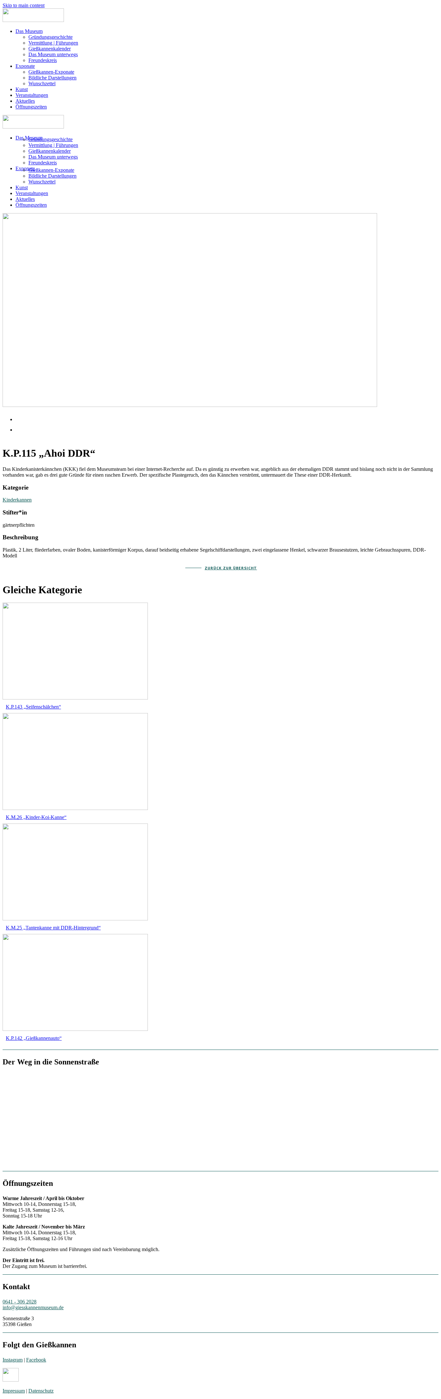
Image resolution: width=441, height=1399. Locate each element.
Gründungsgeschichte (50, 37)
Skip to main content (24, 5)
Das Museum (29, 31)
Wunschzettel (42, 83)
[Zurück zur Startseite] (33, 20)
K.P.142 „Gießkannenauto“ (34, 1038)
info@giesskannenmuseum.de (33, 1307)
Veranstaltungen (31, 95)
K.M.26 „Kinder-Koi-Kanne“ (36, 817)
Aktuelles (25, 101)
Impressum (14, 1391)
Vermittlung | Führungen (53, 43)
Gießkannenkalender (49, 48)
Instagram (13, 1360)
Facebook (36, 1360)
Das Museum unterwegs (53, 54)
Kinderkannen (17, 500)
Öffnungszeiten (31, 106)
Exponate (25, 66)
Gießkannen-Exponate (51, 72)
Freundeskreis (42, 60)
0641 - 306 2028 (19, 1301)
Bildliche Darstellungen (52, 77)
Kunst (21, 89)
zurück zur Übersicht (231, 567)
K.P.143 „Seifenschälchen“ (33, 707)
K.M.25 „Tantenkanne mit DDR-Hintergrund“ (53, 927)
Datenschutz (41, 1391)
